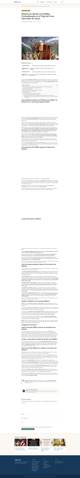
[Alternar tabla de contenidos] (56, 85)
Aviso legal (45, 467)
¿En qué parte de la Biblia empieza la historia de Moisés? (32, 87)
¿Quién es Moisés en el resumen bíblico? (29, 91)
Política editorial (46, 464)
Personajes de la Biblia (26, 10)
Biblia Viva (17, 2)
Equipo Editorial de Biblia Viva (27, 21)
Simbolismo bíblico (35, 467)
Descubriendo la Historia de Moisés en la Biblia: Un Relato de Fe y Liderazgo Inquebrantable (37, 86)
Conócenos (34, 392)
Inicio (22, 6)
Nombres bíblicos (35, 464)
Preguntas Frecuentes (26, 92)
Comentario (23, 402)
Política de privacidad (47, 466)
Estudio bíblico (34, 470)
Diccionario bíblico (35, 463)
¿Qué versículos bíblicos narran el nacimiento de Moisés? (32, 93)
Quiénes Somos (46, 461)
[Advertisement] (40, 29)
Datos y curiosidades (35, 466)
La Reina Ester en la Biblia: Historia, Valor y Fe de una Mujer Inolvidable (44, 71)
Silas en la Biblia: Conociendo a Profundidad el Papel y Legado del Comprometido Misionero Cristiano (42, 75)
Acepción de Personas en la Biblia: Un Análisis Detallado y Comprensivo (44, 65)
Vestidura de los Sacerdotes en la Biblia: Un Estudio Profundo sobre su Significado (42, 69)
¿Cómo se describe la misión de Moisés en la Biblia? (31, 94)
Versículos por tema (35, 469)
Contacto (45, 463)
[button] (62, 2)
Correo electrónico (24, 418)
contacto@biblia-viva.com (59, 462)
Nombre (23, 414)
